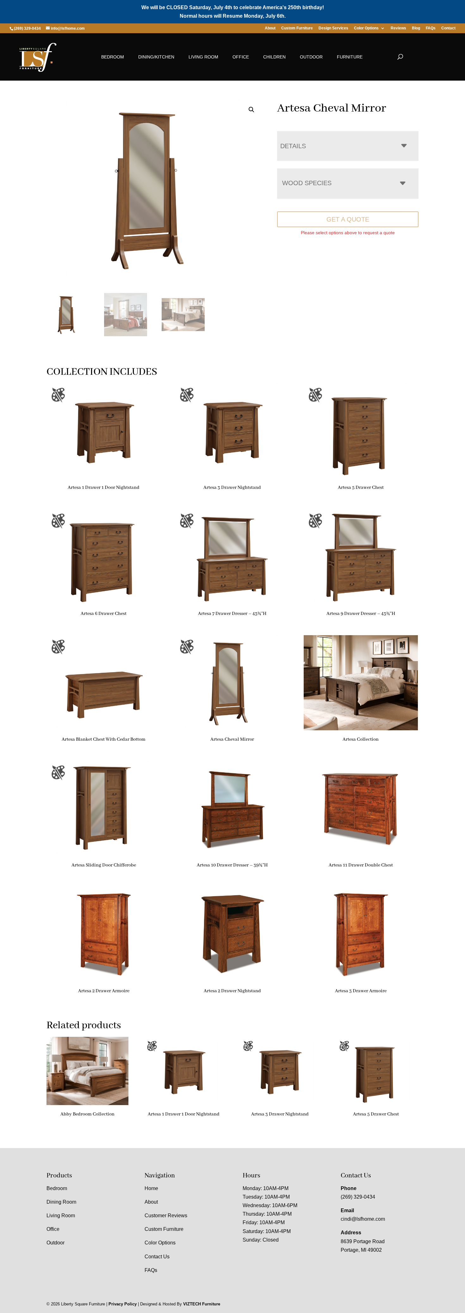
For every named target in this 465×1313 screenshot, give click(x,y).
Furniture (350, 56)
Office (240, 56)
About (270, 28)
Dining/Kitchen (156, 56)
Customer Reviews (166, 1215)
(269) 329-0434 (358, 1197)
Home (151, 1188)
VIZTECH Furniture (201, 1304)
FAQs (431, 28)
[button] (251, 109)
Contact (448, 28)
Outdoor (311, 56)
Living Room (203, 56)
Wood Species (307, 182)
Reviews (398, 28)
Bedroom (112, 56)
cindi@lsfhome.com (363, 1219)
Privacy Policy (122, 1304)
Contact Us (157, 1256)
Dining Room (61, 1202)
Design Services (333, 28)
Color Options (366, 28)
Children (274, 56)
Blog (416, 28)
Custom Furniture (297, 28)
